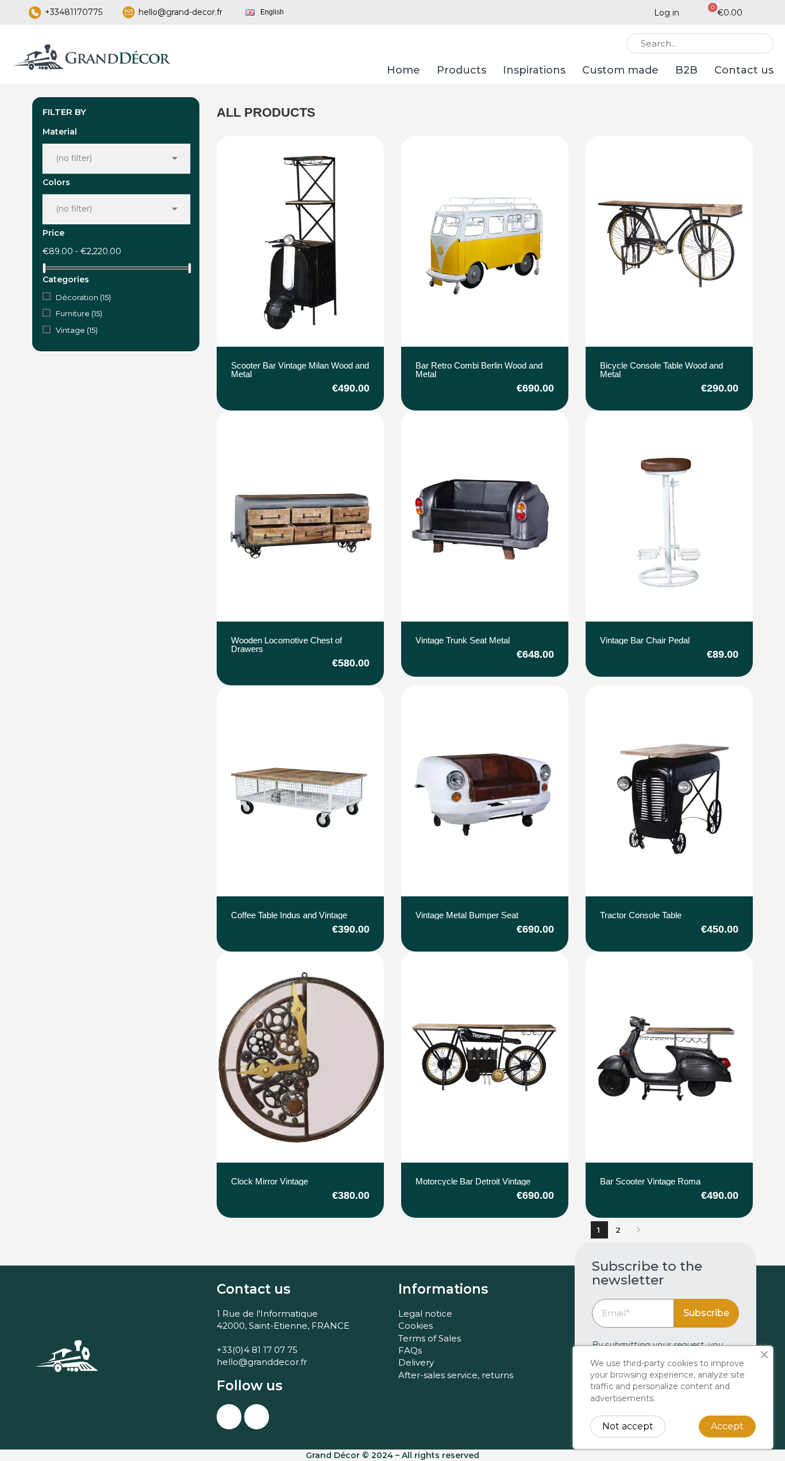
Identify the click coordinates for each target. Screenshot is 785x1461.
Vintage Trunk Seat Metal (462, 640)
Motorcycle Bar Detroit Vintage (472, 1181)
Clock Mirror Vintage (269, 1181)
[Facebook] (256, 1416)
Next (638, 1230)
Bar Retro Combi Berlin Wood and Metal (478, 370)
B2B (686, 70)
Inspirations (534, 70)
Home (403, 70)
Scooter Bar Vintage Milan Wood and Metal (300, 370)
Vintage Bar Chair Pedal (645, 640)
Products (461, 70)
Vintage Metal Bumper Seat (466, 915)
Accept (727, 1426)
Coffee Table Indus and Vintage (289, 915)
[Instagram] (229, 1416)
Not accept (627, 1426)
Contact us (744, 70)
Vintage (77, 330)
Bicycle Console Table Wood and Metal (661, 370)
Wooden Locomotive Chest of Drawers (286, 644)
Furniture (79, 313)
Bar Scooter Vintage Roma (650, 1181)
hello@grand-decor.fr (180, 12)
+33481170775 (73, 12)
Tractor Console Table (641, 915)
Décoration (83, 297)
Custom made (620, 70)
